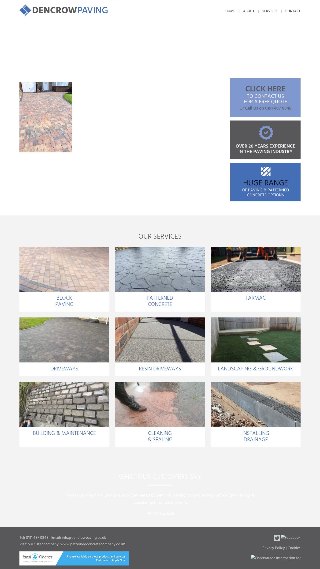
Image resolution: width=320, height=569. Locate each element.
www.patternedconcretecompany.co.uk (92, 544)
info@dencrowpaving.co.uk (84, 538)
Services (269, 11)
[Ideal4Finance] (74, 562)
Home (230, 11)
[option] (160, 502)
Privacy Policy (273, 548)
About (248, 11)
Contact (293, 11)
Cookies (294, 548)
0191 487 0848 (37, 538)
